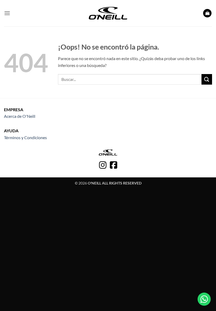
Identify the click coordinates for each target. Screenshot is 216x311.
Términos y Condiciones (25, 137)
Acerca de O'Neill (19, 116)
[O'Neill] (108, 13)
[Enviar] (207, 79)
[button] (7, 13)
